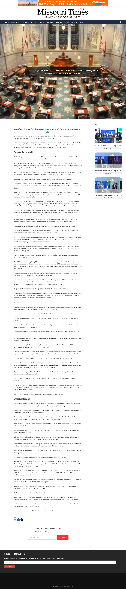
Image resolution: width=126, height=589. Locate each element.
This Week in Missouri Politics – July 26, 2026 (108, 146)
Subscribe (62, 537)
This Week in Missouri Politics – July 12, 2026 (108, 171)
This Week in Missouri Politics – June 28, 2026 (108, 195)
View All (118, 202)
